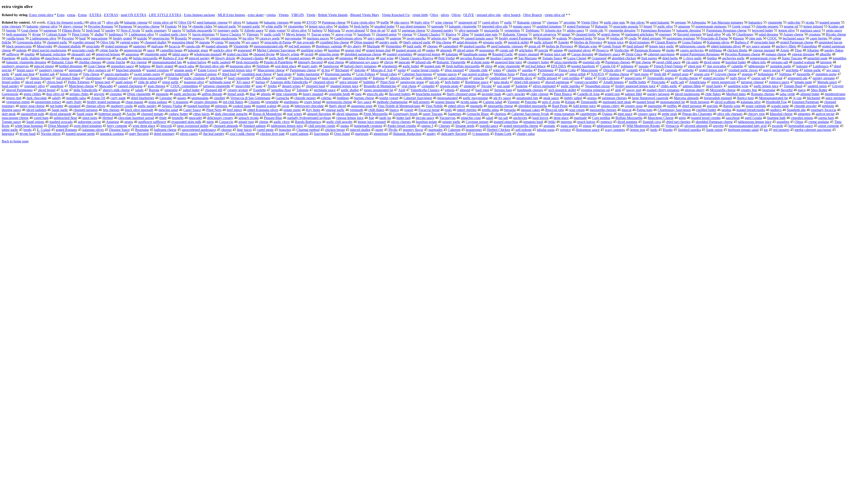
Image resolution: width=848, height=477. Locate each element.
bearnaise (768, 90)
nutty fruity (74, 102)
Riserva (451, 34)
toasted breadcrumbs (750, 110)
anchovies (520, 118)
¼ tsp (64, 90)
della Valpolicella (85, 90)
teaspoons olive (240, 66)
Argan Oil (98, 98)
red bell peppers (300, 46)
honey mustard (313, 94)
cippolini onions (802, 118)
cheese (263, 122)
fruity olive (422, 22)
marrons (566, 122)
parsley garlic (388, 42)
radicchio (793, 22)
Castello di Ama (588, 94)
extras (71, 15)
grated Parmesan (578, 26)
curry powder (515, 94)
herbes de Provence (559, 46)
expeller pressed (84, 42)
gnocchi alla (375, 94)
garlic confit (272, 34)
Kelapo (570, 102)
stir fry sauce (502, 98)
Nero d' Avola (130, 30)
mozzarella (491, 30)
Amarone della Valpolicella (289, 82)
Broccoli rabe (554, 110)
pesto (297, 22)
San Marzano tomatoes (727, 22)
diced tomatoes (639, 42)
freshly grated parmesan (103, 102)
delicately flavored (454, 134)
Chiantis (254, 102)
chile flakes (713, 94)
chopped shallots (69, 46)
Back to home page (15, 141)
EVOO (312, 22)
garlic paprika (570, 86)
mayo (802, 90)
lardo (653, 130)
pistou (587, 126)
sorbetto (688, 70)
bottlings (343, 98)
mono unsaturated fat (378, 90)
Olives (456, 15)
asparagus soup (361, 106)
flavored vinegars (689, 34)
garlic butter (411, 66)
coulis (632, 38)
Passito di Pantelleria (278, 62)
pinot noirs (89, 118)
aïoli (618, 90)
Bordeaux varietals (329, 46)
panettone (57, 86)
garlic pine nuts (614, 22)
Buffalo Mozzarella (628, 118)
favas (601, 38)
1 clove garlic (692, 58)
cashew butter (178, 114)
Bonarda (181, 38)
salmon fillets (692, 86)
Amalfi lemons (613, 82)
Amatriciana (697, 82)
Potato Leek (503, 134)
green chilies (32, 94)
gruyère (718, 126)
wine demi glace (143, 126)
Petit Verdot (446, 58)
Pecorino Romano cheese (742, 54)
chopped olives (323, 82)
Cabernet (454, 130)
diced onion (712, 62)
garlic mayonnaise (475, 98)
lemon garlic (812, 70)
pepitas (726, 110)
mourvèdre (242, 86)
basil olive (714, 34)
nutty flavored (139, 134)
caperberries (588, 114)
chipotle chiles (202, 26)
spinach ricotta (248, 118)
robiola (449, 90)
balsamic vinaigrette (463, 26)
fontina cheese (619, 74)
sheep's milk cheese (116, 90)
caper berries (818, 38)
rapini (402, 70)
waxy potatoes (615, 130)
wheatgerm (389, 66)
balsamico (755, 22)
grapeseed (245, 50)
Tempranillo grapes (660, 78)
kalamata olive (751, 102)
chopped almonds (226, 126)
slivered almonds (696, 126)
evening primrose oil (595, 90)
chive (488, 66)
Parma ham (644, 110)
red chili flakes (233, 102)
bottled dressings (70, 66)
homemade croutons (368, 126)
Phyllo (393, 130)
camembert (450, 46)
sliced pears (33, 82)
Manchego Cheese (661, 118)
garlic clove (282, 122)
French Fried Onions (668, 66)
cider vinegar (539, 94)
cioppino (116, 94)
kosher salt (47, 74)
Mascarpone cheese (271, 70)
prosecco (198, 38)
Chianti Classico (429, 34)
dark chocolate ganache (231, 114)
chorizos (500, 114)
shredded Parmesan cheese (714, 122)
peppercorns (633, 78)
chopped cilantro (252, 58)
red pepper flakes (68, 78)
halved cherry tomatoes (360, 66)
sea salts (122, 58)
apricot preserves (544, 34)
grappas (747, 74)
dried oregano (651, 38)
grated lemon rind (378, 50)
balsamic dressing (688, 30)
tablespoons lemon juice (754, 122)
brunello (178, 118)
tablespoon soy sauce (364, 62)
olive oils (112, 22)
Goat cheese (29, 30)
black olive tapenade (139, 110)
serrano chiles (79, 94)
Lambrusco (821, 66)
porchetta (792, 70)
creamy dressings (206, 102)
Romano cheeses (762, 94)
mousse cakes (530, 110)
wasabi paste (780, 106)
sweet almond (355, 30)
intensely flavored (310, 62)
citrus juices (201, 114)
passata (644, 66)
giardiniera (291, 102)
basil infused (635, 46)
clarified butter (706, 110)
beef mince (234, 110)
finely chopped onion (461, 94)
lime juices (244, 130)
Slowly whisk (289, 54)
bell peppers (421, 102)
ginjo (682, 118)
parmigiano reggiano (680, 38)
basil (82, 38)
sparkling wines (312, 50)
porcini (543, 50)
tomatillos (839, 58)
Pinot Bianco (563, 94)
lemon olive (786, 30)
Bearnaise (142, 130)
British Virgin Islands (333, 15)
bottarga (144, 66)
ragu (358, 94)
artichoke (216, 78)
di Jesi (325, 70)
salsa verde (787, 94)
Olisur (799, 122)
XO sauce (243, 82)
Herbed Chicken (498, 130)
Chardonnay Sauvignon (674, 110)
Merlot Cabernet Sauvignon (276, 50)
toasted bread (645, 102)
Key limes (313, 110)
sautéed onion (817, 86)
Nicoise (486, 86)
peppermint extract (48, 102)
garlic (508, 22)
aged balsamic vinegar (212, 22)
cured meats (265, 130)
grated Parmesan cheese (796, 42)
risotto (670, 50)
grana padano (157, 102)
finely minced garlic (417, 42)
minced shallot (360, 130)
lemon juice (616, 42)
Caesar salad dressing (453, 78)
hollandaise (766, 74)
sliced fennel (46, 90)
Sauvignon (321, 134)
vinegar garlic (335, 110)
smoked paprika (475, 46)
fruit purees (649, 58)
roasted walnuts (804, 62)
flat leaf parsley (213, 134)
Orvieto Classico (13, 78)
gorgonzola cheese (339, 102)
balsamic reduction (53, 54)
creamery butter (538, 62)
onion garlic (170, 82)
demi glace (561, 118)
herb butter (452, 82)
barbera (317, 30)
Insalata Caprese (501, 58)
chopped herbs (585, 34)
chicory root (756, 114)
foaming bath (776, 118)
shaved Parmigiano (19, 90)
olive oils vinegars (729, 114)
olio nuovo (401, 22)
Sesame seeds (464, 126)
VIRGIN (297, 15)
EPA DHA (558, 66)
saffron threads (212, 94)
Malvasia (334, 30)
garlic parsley (147, 106)
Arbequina (698, 22)
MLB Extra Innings (231, 15)
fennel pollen (11, 82)
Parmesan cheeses (617, 62)
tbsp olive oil (55, 94)
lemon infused (813, 26)
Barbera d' (742, 42)
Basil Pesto (560, 106)
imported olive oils (495, 26)
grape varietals (756, 106)
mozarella (803, 74)
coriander (428, 86)
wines (497, 70)
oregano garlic (493, 42)
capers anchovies (692, 50)
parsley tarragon (658, 94)
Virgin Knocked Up (396, 15)
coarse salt (758, 78)
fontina (712, 58)
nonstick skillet (518, 42)
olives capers (189, 134)
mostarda (162, 94)
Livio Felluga (365, 74)
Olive (434, 15)
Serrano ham (503, 90)
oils (728, 34)
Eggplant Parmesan (805, 102)
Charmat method (308, 130)
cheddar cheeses (90, 62)
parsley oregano (824, 78)
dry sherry (354, 46)
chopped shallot (155, 42)
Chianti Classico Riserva (416, 58)
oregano (680, 22)
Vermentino (393, 46)
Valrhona (785, 74)
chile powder (325, 58)
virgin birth (420, 15)
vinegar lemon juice (349, 118)
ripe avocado (305, 42)
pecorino (570, 22)
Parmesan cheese (334, 22)
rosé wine (387, 58)
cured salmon (299, 134)
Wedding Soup (504, 74)
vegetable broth (339, 94)
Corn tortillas (601, 118)
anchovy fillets (786, 46)
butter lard (403, 118)
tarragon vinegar (752, 82)
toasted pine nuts (486, 34)
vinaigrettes (296, 26)
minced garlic (227, 26)
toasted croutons (157, 70)
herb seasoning (16, 34)
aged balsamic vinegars (507, 46)
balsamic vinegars (276, 22)
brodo (27, 130)
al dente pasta (480, 62)
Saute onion (714, 130)
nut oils (434, 82)
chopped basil (315, 86)
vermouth (356, 110)
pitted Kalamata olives (262, 110)
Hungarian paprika (338, 74)
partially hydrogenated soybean (309, 118)
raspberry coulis (122, 106)
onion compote (828, 126)
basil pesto (284, 74)
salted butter (191, 90)
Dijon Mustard (58, 126)
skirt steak (9, 114)
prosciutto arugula (625, 26)
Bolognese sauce (588, 130)
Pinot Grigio (80, 34)
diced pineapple (60, 114)
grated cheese (610, 34)
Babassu (378, 78)
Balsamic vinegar (529, 22)
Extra (60, 15)
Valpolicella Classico (425, 90)
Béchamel (342, 70)
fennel (648, 26)
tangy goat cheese (32, 106)
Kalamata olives (718, 42)
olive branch (512, 15)
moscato (404, 62)
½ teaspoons (480, 134)
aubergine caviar (89, 122)
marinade (580, 118)
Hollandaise (651, 70)
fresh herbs (361, 26)
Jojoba (272, 86)
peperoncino (161, 38)
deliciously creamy (220, 118)
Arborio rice (553, 30)
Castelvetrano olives (348, 38)
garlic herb (276, 58)
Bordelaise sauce (476, 82)
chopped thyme (264, 54)
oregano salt (779, 62)
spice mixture (348, 82)
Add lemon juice (584, 106)
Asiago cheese (793, 34)
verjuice (565, 130)
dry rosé (776, 78)
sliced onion (465, 50)
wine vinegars (11, 26)
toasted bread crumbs (706, 118)
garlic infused (543, 42)
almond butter (810, 94)
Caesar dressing (582, 54)
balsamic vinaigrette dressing (26, 62)
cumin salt (507, 50)
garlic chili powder (339, 122)
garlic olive (665, 26)
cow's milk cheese (242, 134)
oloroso (226, 130)
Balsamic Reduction (407, 134)
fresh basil (93, 30)
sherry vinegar (73, 26)
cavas (285, 106)
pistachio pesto (329, 54)
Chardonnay (744, 34)
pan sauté (503, 86)
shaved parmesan (557, 82)
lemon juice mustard (372, 122)
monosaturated (447, 98)
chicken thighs (737, 50)
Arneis (784, 50)
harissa (260, 82)
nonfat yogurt (388, 98)
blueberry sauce (609, 54)
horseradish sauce (800, 126)
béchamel (813, 98)
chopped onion (386, 34)
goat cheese (336, 62)
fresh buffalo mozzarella (463, 66)
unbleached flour (65, 118)
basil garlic (414, 46)
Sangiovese (331, 66)
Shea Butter (819, 90)
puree (379, 130)
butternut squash (109, 114)
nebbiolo (828, 106)
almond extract (117, 78)
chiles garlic (669, 86)
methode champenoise (392, 102)
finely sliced (337, 106)
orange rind (353, 50)
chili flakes (262, 78)
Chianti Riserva (666, 42)
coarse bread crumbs (425, 70)
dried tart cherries (678, 122)
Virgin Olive (589, 22)
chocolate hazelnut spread (136, 118)
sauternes (139, 46)
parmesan (50, 30)
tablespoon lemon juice (287, 126)
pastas (345, 126)
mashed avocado (61, 122)
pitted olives (456, 106)
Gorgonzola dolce (29, 42)
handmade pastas (475, 54)
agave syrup (343, 34)
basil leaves (540, 118)
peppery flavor (413, 130)
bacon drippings (203, 34)
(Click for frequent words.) (65, 22)
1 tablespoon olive (141, 34)
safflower (12, 54)
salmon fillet (633, 94)
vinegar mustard (764, 50)
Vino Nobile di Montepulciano (399, 106)
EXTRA (95, 15)
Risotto (668, 130)
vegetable (271, 102)
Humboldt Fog (776, 102)
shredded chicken (624, 58)
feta (184, 26)
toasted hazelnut (198, 106)
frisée (163, 118)
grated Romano (66, 130)
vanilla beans (15, 38)
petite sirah (669, 114)
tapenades (75, 70)
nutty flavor (738, 78)
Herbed (107, 118)
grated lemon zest (711, 70)
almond (465, 90)
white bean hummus (29, 126)
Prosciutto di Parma (714, 38)
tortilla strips (490, 110)
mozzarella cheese (500, 106)
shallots (343, 26)
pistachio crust (471, 118)
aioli (394, 30)
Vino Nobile (434, 106)
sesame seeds (183, 70)
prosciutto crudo (83, 50)
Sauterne (521, 86)
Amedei (563, 42)
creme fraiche (115, 62)
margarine (655, 106)
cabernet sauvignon (661, 54)
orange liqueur (445, 102)
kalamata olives (93, 130)
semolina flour (281, 90)
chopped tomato (152, 114)
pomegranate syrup (763, 58)
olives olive (299, 30)
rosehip (30, 54)
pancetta (234, 42)
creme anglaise (818, 122)
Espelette (259, 90)
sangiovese (103, 58)
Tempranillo (589, 102)
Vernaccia (672, 126)
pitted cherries (467, 110)
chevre (388, 62)
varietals (281, 78)
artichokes (526, 50)
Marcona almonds (686, 98)
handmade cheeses (530, 90)
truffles (672, 106)
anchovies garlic (733, 58)
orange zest (702, 74)
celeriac (326, 98)
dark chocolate (36, 98)
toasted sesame (830, 22)
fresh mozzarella (247, 62)
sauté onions (124, 82)
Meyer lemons (296, 34)
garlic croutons (194, 78)
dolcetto (359, 70)
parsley (110, 30)
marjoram (361, 134)
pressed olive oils (489, 15)
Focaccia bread (428, 110)
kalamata (452, 54)
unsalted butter (384, 26)
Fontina (173, 78)
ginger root (246, 122)
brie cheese (643, 62)
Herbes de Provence (588, 42)
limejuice (8, 134)
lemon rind (13, 98)
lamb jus (385, 118)
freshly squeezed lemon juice (635, 86)
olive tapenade (469, 30)
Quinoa (607, 114)
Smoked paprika (689, 130)
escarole (777, 126)
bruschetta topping (428, 94)
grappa (592, 98)
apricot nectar (825, 114)
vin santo (692, 62)
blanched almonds (128, 70)
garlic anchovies (185, 94)
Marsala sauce (827, 82)
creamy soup (634, 106)
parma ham (826, 118)
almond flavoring (319, 114)
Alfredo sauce (253, 30)
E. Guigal (43, 130)
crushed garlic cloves (743, 70)
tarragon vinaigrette (216, 86)
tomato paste (803, 82)
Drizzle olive (612, 70)
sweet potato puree (147, 74)
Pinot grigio (528, 74)
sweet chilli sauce (668, 62)
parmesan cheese (413, 30)
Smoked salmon (254, 126)
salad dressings (467, 42)
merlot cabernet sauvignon (813, 130)
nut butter (56, 106)
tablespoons (756, 66)
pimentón (171, 90)
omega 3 (427, 126)
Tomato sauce (11, 122)
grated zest (612, 94)
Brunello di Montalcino (380, 86)
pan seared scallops (475, 74)
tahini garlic (10, 130)
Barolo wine (731, 106)
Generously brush (405, 114)
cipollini (219, 98)
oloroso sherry (695, 90)
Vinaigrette (240, 46)
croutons (815, 34)
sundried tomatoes (549, 26)
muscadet (195, 118)
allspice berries (400, 78)
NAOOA (597, 74)
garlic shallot (350, 90)
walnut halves (196, 62)
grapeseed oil (467, 22)
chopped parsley (442, 30)
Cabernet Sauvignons (417, 74)
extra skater (256, 15)
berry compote (117, 126)
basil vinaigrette (239, 78)
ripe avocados (716, 66)
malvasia (157, 46)
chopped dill (213, 90)
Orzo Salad (342, 134)
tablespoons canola (692, 46)
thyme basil (28, 134)
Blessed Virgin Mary (364, 15)
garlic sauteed (221, 62)
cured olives (490, 22)
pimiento (470, 86)
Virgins (283, 15)
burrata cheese (364, 98)
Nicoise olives (51, 134)
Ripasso (738, 38)
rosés (448, 110)
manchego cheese (57, 58)
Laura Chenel (576, 58)
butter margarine (308, 74)
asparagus (132, 54)
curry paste (118, 98)
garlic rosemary (156, 30)
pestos (128, 122)
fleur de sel (377, 30)
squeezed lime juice (508, 62)
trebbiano (715, 50)
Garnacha (282, 98)
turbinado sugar (220, 82)
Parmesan (125, 26)
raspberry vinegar (51, 70)
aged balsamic (660, 22)
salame (558, 50)
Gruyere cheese (725, 74)
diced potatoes (627, 122)
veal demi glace (285, 66)
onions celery (610, 106)
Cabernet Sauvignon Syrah (530, 114)
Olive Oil (184, 22)
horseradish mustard (718, 98)
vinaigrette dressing (622, 30)
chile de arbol (147, 82)
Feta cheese (91, 74)
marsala (204, 42)
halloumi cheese (165, 130)
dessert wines (291, 86)
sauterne (395, 38)
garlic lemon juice (766, 86)
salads (139, 90)
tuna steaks (501, 82)
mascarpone (99, 38)
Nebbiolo (262, 66)
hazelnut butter (735, 62)
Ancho (131, 114)
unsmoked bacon (830, 42)
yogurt (408, 110)
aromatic (549, 126)
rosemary (665, 34)
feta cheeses (111, 110)
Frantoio (171, 26)
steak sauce (551, 98)
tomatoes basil (533, 122)
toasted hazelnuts (583, 66)
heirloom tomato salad (743, 130)
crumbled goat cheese (257, 74)
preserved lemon (428, 54)
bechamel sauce (793, 38)
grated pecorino (714, 78)
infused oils (423, 62)
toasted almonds (217, 46)
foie (371, 118)
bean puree (329, 78)
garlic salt (677, 82)
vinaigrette (775, 22)
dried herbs (670, 58)
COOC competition (184, 86)
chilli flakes (376, 110)
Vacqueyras (447, 118)
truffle (384, 22)
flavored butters (400, 94)
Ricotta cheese (836, 34)
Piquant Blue (273, 118)
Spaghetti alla (796, 110)
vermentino (512, 30)
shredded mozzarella (532, 106)
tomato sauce (522, 26)
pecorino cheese (148, 26)
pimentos (804, 114)
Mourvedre (44, 46)
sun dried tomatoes (413, 26)
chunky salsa (526, 134)
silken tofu (758, 62)
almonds (446, 50)
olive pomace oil (99, 70)
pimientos (346, 58)
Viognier (513, 102)
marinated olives (579, 50)
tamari (566, 34)
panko (430, 50)
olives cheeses (401, 122)
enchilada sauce (325, 90)
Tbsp (798, 50)
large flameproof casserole (650, 98)
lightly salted (573, 98)
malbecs (776, 110)
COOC (772, 38)
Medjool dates (736, 94)
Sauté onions (35, 122)
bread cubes (388, 74)
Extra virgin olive (41, 15)
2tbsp (465, 34)
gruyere (99, 94)
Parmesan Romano (647, 50)
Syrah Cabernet (608, 78)
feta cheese (443, 42)
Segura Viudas (172, 106)
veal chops (408, 86)
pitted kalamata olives (726, 46)
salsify (56, 98)
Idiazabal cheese (781, 114)
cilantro (511, 70)
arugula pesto (449, 86)
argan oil (534, 46)
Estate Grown (207, 70)
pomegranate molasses (711, 26)
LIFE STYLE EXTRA (165, 15)
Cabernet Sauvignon (417, 98)
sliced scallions (725, 102)
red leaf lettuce (535, 66)
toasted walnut (266, 106)
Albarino (813, 50)
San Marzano (527, 58)
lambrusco (116, 34)
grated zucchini (237, 54)
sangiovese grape (412, 82)
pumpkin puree (826, 74)
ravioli (309, 54)
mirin (210, 122)
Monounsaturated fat (773, 98)
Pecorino (68, 38)
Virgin (311, 15)
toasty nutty (310, 66)
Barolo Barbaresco (308, 122)
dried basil (229, 74)
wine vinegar (444, 22)
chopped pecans (553, 74)
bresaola (510, 110)
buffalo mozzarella (199, 30)
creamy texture (237, 90)
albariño (825, 54)
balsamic (252, 22)
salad (489, 118)
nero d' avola (551, 102)
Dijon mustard (364, 42)
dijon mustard (454, 70)
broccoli (166, 126)
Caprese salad (492, 102)
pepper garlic (451, 122)
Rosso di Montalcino (267, 114)
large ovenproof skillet (192, 126)
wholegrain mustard (207, 54)
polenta (21, 50)
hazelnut (334, 50)
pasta (455, 38)
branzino (285, 130)
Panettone (8, 58)
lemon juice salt (555, 54)
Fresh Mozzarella (375, 114)
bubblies (369, 82)
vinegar (407, 34)
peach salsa (186, 66)
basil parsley (10, 86)
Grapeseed (599, 58)
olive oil (95, 22)
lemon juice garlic (661, 46)
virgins (271, 15)
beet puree (641, 74)
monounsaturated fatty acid (748, 126)
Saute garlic (60, 110)
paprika (527, 70)
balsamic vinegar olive (42, 26)
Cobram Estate (56, 34)
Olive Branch (532, 15)
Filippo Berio (71, 30)
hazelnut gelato (426, 122)
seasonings (486, 50)
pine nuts (755, 38)
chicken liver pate (272, 134)
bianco (394, 110)
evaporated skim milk (186, 122)
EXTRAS (111, 15)
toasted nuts (432, 66)
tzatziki (142, 38)
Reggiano (544, 38)
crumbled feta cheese (334, 42)
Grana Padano (692, 42)
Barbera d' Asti (173, 58)
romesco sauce (779, 82)
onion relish (577, 74)
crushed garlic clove (173, 34)
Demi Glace (634, 54)
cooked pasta (242, 106)
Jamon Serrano (40, 78)
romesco (606, 122)
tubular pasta (546, 130)
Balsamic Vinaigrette (451, 62)
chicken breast (335, 130)
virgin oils (596, 30)
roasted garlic (251, 26)
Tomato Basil (793, 86)
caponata (671, 70)
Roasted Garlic (502, 54)
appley (431, 134)
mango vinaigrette (355, 78)
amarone (684, 26)
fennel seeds (235, 94)
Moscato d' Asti (381, 70)
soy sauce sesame (758, 46)
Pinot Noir (387, 82)
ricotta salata (469, 102)
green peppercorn (723, 82)
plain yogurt (277, 30)
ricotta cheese (688, 78)
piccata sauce (425, 118)
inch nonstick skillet (562, 90)
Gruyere (838, 86)
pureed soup (680, 74)
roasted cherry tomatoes (663, 90)
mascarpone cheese (15, 118)
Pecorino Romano (100, 26)
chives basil (55, 82)
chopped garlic (57, 42)
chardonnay (93, 78)
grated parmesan (116, 46)
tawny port (633, 90)
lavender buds (491, 94)
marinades (435, 130)
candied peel (498, 78)
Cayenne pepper (477, 122)
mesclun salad (168, 110)
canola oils (193, 46)
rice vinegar (139, 62)
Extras (82, 15)
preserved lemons (108, 54)
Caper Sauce (192, 110)
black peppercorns (19, 46)
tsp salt (503, 118)
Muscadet (106, 86)
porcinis (712, 106)
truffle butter (637, 82)
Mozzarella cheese (723, 90)
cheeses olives (95, 106)
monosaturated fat (672, 102)
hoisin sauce (25, 70)
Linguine (165, 98)
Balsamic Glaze (62, 62)
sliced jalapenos (347, 114)
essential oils (591, 62)
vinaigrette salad (155, 54)
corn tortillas (570, 78)
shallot (99, 34)
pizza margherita (565, 62)
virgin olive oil (555, 15)
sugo (259, 86)
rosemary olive (34, 86)
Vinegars (252, 34)
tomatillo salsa (76, 98)
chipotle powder (805, 106)
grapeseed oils (797, 78)
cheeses (432, 46)
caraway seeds (269, 38)
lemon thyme (69, 74)
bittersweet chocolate (309, 106)
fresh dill (660, 74)
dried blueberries (142, 98)
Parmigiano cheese (303, 70)
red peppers (781, 130)
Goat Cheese (97, 66)
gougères (783, 122)
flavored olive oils (211, 66)
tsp (766, 130)
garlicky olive (222, 50)
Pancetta (531, 102)
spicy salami (375, 38)
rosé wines (294, 114)
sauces (176, 30)
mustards (476, 106)
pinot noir (695, 66)
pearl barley (714, 86)
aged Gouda (753, 118)
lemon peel (102, 82)
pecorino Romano (472, 58)
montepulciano (835, 94)
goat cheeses (156, 86)
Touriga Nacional (304, 78)
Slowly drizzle (225, 58)
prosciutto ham (764, 42)
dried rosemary (164, 134)
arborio (266, 94)
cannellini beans (171, 50)
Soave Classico (230, 34)
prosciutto (93, 46)
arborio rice (439, 38)
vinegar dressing (803, 54)
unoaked (74, 106)
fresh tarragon (699, 102)
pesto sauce (834, 30)
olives (445, 15)
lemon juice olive (321, 26)
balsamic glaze (198, 50)
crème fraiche (109, 50)
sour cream (577, 110)
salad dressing (768, 34)
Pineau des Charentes (697, 114)
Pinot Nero (213, 110)
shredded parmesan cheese (362, 54)
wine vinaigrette (509, 66)
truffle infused (547, 78)
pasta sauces (569, 126)
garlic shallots (30, 58)
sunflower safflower (152, 122)
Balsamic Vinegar (515, 34)
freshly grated (122, 38)
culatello (737, 66)
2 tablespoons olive (43, 38)
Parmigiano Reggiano (656, 30)
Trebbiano (532, 30)
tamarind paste (817, 58)
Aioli (401, 90)
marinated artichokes (639, 34)
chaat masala (134, 102)
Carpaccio (226, 122)
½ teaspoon (180, 102)
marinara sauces (318, 38)
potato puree (292, 110)
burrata (11, 30)
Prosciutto (658, 82)
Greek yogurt (741, 26)
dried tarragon (692, 106)
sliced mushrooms (687, 94)
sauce (151, 50)
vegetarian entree (18, 102)
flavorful (787, 90)
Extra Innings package (199, 15)
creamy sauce (647, 114)
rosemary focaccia (823, 110)
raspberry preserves (15, 66)
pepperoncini (133, 50)
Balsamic (601, 26)
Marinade (373, 46)
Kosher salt (836, 26)
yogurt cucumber (586, 82)
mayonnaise (293, 38)
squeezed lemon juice (237, 70)
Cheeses (444, 126)
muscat (626, 110)
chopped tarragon (85, 110)
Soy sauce (364, 102)
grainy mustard (528, 54)
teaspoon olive (194, 82)
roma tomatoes (564, 114)
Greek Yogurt (611, 46)
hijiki (551, 122)
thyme (36, 34)
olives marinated (544, 86)
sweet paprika (416, 38)
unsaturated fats (527, 98)
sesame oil (791, 26)
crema (219, 42)
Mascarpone (589, 70)
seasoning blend (183, 42)
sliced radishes (36, 110)
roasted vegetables (399, 54)
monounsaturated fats (167, 62)
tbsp (253, 94)
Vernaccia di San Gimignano (250, 98)
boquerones (474, 130)
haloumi (802, 66)
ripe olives (637, 22)
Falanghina (809, 46)
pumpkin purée (780, 66)
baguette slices (522, 78)
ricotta (810, 22)
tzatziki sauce (489, 126)
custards (632, 70)
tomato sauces (447, 74)
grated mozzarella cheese (521, 126)
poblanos (627, 66)
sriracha (478, 78)
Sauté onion (85, 114)
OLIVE (468, 15)
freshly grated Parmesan (515, 38)
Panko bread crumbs (402, 126)
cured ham (41, 118)
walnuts (561, 38)
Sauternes (454, 114)
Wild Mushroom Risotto (643, 126)
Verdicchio (621, 50)
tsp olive (248, 38)
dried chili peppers (527, 82)
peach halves (586, 122)
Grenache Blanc (478, 114)
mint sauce (625, 114)
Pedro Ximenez (79, 82)
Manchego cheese (81, 86)
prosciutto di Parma (277, 42)
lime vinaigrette (286, 94)
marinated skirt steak (617, 102)
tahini (588, 78)
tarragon (826, 62)
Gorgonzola (10, 94)
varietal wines (129, 42)
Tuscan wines (320, 34)
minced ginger (44, 66)
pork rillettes (424, 78)
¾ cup (797, 98)
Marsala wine (587, 46)
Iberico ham (745, 98)
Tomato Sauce (552, 58)
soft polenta (523, 130)
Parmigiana (545, 70)
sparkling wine (738, 86)
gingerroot (381, 134)
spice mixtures (835, 98)
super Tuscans (433, 114)
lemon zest (637, 130)
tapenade (437, 26)
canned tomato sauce (479, 38)
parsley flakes (833, 50)
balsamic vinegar (136, 22)
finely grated (164, 66)
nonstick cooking (112, 134)
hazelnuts (364, 34)
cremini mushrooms (223, 38)
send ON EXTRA (133, 15)
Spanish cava (652, 122)
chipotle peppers (767, 26)
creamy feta (749, 90)
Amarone (112, 122)
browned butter (762, 30)
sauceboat (733, 118)
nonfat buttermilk (177, 74)
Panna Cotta (567, 70)
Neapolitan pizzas (597, 86)
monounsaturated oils (268, 46)
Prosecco (602, 50)
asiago (181, 98)
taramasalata (199, 98)
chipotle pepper (305, 98)
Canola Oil (607, 66)
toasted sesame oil (408, 50)
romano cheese (776, 54)
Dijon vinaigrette (139, 94)
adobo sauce (575, 30)
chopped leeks (582, 38)
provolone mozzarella (148, 78)
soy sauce (252, 42)
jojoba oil (616, 38)
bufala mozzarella (145, 58)
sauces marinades (117, 74)
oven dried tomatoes (88, 126)
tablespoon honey (609, 126)
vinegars (552, 22)
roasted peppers (300, 58)
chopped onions (206, 74)
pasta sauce (83, 58)
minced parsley (199, 58)
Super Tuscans (792, 58)
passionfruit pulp (32, 114)
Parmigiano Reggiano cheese (726, 30)
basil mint (482, 90)
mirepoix (221, 106)
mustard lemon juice (344, 86)
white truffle (273, 26)
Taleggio (302, 90)
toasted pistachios (506, 122)
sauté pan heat (24, 74)
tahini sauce (180, 54)
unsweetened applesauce (199, 130)
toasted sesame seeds (80, 134)
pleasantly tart (81, 54)
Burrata (154, 90)
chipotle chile (478, 70)
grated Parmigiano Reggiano (700, 54)
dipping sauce (11, 110)
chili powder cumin (321, 126)
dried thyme (366, 58)
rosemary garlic (228, 30)
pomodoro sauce (122, 66)
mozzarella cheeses (603, 110)
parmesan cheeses (614, 98)
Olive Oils (107, 42)
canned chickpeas (130, 86)
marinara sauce (810, 30)
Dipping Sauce (119, 130)
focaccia (174, 46)
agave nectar (771, 70)
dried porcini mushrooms (49, 50)
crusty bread (312, 102)
